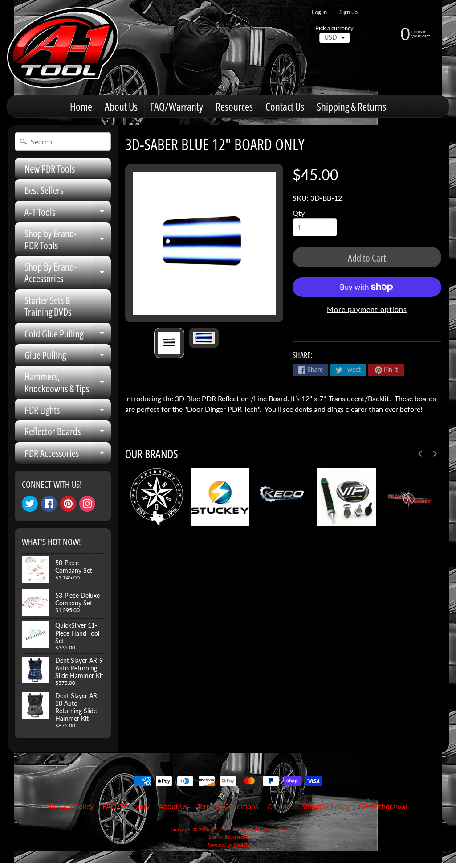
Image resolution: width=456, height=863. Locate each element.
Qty (299, 213)
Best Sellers (43, 190)
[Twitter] (30, 504)
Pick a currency (334, 28)
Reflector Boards (67, 433)
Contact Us (284, 106)
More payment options (367, 309)
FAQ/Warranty (176, 106)
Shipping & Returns (351, 106)
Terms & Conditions (227, 806)
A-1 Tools (67, 213)
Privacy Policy (71, 806)
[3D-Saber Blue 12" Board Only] (169, 343)
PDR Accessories (67, 455)
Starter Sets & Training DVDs (47, 305)
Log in (319, 12)
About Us (121, 106)
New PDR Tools (49, 168)
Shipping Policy (325, 806)
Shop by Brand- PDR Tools (67, 239)
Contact (280, 806)
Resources (234, 106)
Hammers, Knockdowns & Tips (67, 383)
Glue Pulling (67, 357)
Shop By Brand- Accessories (67, 273)
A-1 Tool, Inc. (225, 829)
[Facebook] (49, 504)
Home (81, 106)
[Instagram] (87, 504)
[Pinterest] (68, 504)
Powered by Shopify (228, 844)
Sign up (348, 12)
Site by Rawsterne (228, 837)
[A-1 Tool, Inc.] (62, 47)
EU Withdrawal (382, 806)
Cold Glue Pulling (67, 335)
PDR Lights (67, 411)
